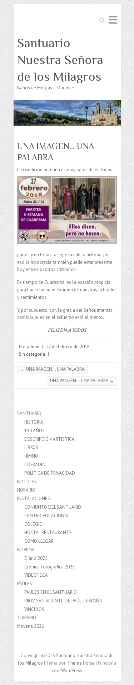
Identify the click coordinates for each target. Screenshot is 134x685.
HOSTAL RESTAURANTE (48, 532)
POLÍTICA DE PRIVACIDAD (49, 473)
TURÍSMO (26, 618)
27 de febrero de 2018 (68, 347)
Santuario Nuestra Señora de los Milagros (60, 60)
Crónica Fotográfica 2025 (49, 567)
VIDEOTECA (36, 575)
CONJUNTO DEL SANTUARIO (52, 507)
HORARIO (26, 490)
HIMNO (31, 456)
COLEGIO (33, 524)
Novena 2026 (30, 626)
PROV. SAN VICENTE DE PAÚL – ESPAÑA (63, 601)
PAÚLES (24, 584)
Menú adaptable (113, 20)
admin (33, 347)
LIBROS (31, 447)
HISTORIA (33, 422)
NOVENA (26, 550)
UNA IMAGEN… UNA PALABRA (52, 369)
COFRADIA (34, 465)
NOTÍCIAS (27, 482)
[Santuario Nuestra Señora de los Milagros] (67, 103)
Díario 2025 (36, 558)
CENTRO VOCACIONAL (46, 516)
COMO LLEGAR (39, 541)
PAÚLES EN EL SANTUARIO (50, 592)
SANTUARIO (29, 413)
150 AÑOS (34, 431)
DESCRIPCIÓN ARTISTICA (49, 439)
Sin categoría (32, 354)
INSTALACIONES (33, 499)
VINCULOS (34, 609)
